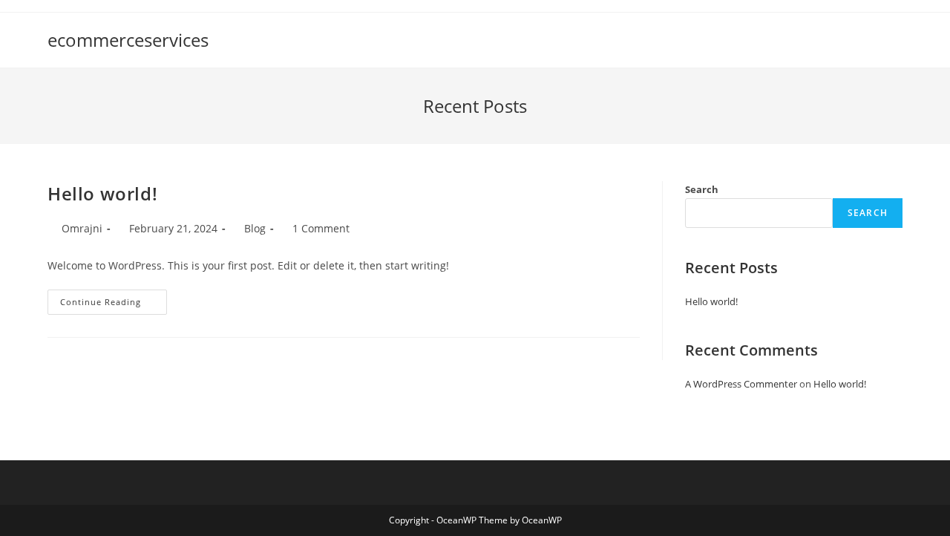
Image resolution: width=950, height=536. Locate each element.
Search (701, 189)
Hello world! (102, 193)
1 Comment (321, 228)
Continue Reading (113, 305)
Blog (255, 228)
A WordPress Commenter (741, 383)
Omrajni (82, 228)
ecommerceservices (128, 39)
